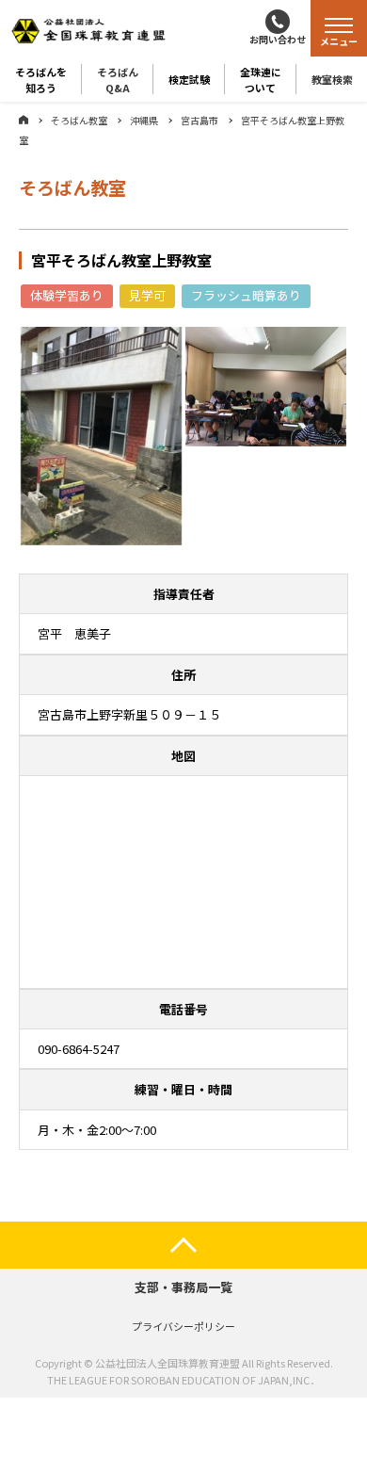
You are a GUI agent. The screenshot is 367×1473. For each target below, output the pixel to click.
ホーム (23, 119)
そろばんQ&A (117, 79)
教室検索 (332, 79)
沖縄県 (144, 120)
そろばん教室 (79, 120)
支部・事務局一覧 (183, 1287)
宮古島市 (199, 120)
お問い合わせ (277, 39)
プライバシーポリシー (183, 1326)
